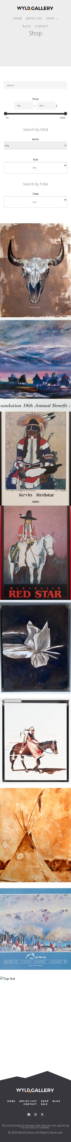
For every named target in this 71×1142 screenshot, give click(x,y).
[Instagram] (35, 1114)
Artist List (28, 1101)
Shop (45, 1101)
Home (11, 1101)
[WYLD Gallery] (35, 8)
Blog (57, 1101)
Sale (44, 1104)
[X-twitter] (42, 1114)
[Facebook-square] (29, 1114)
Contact (30, 1104)
